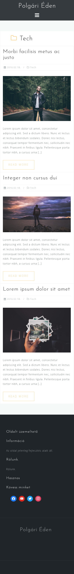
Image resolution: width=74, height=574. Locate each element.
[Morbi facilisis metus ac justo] (37, 98)
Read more (18, 164)
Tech (33, 67)
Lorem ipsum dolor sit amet (36, 289)
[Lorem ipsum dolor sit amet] (37, 329)
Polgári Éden (37, 6)
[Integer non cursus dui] (37, 214)
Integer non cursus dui (30, 178)
